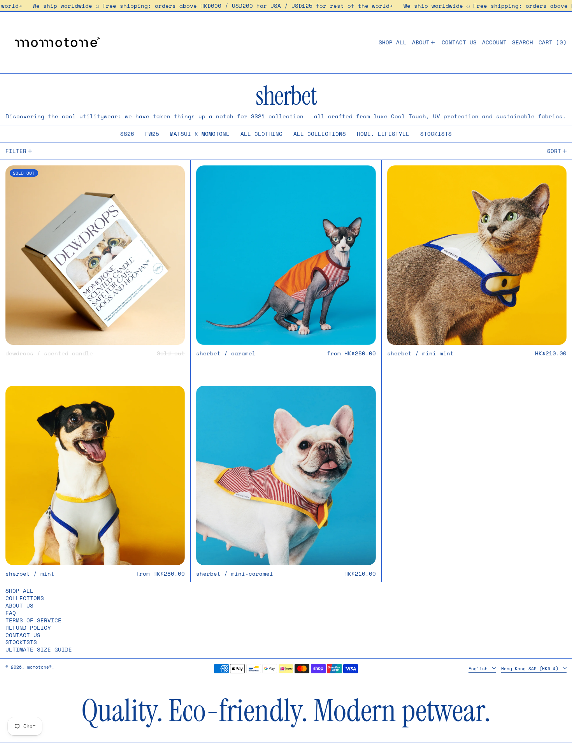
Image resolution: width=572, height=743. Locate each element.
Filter (15, 151)
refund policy (28, 628)
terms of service (33, 620)
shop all (19, 591)
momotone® (39, 667)
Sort (554, 151)
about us (19, 605)
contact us (22, 635)
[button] (522, 42)
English (479, 668)
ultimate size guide (38, 649)
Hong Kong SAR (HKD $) (531, 668)
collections (24, 598)
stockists (21, 642)
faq (10, 613)
